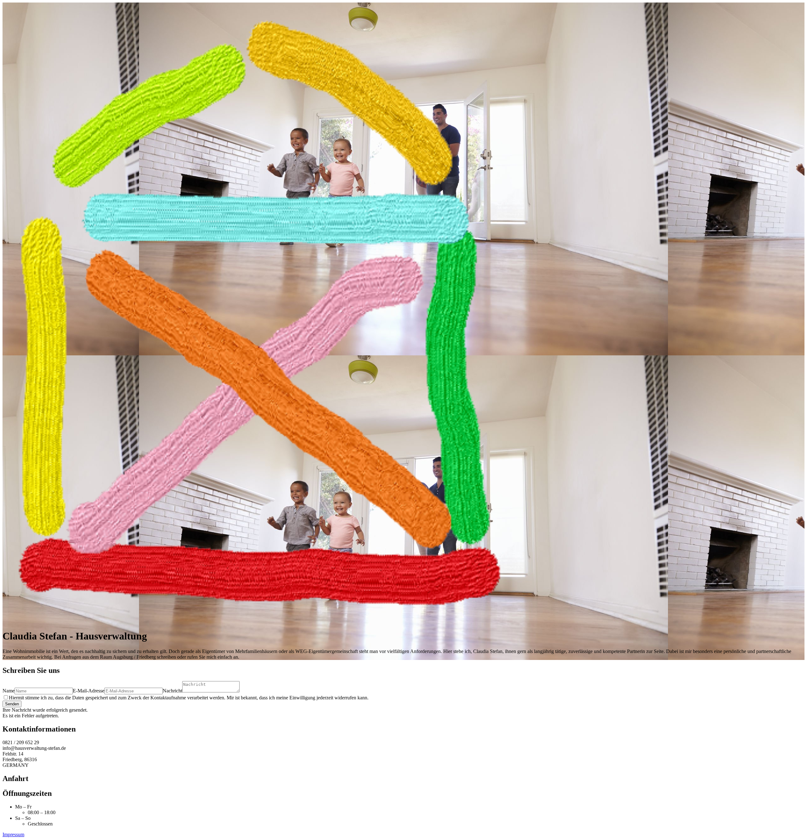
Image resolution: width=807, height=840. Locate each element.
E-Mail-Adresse (88, 690)
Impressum (13, 834)
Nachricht (172, 690)
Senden (12, 704)
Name (9, 690)
